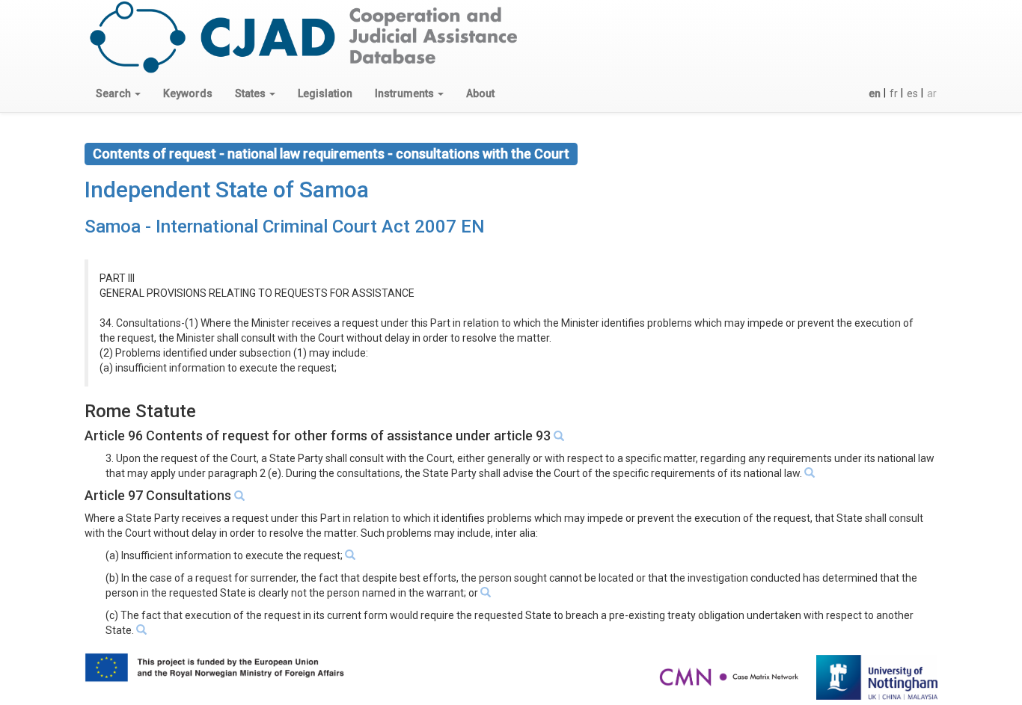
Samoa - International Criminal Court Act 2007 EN (285, 226)
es (912, 93)
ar (932, 93)
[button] (118, 93)
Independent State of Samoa (227, 189)
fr (894, 93)
